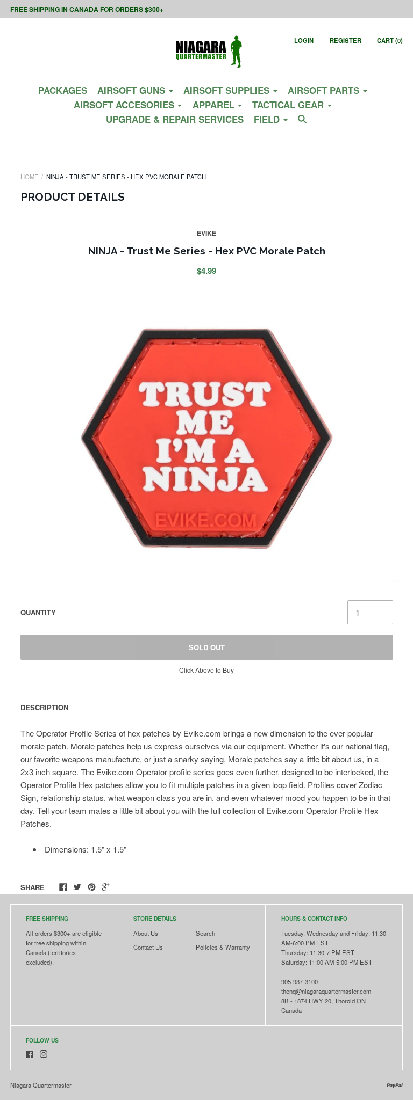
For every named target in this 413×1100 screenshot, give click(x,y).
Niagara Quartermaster (41, 1085)
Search (205, 933)
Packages (62, 90)
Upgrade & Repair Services (175, 119)
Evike (206, 233)
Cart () (390, 40)
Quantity (38, 612)
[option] (206, 438)
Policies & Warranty (223, 947)
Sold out (207, 647)
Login (304, 40)
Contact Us (148, 947)
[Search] (302, 123)
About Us (145, 933)
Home (29, 176)
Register (345, 40)
